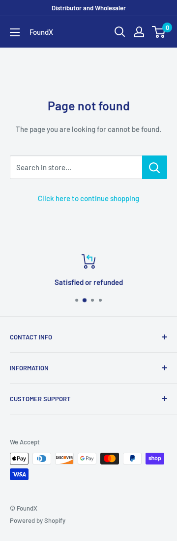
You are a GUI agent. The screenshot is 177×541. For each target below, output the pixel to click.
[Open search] (120, 31)
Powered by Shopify (37, 520)
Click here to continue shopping (88, 198)
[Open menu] (15, 32)
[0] (159, 32)
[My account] (139, 31)
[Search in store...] (154, 167)
